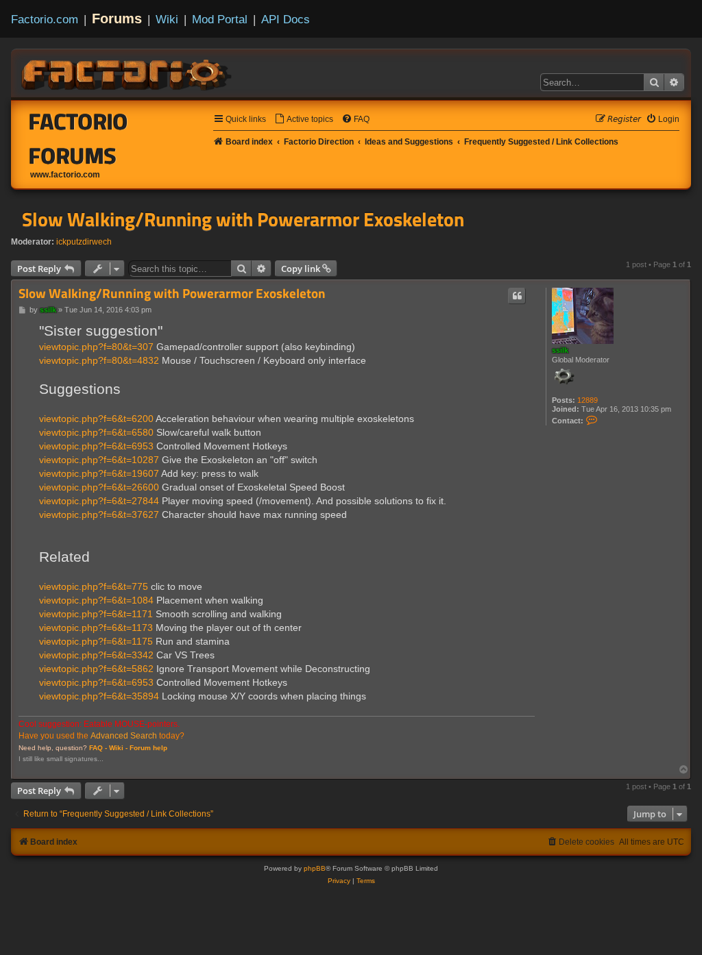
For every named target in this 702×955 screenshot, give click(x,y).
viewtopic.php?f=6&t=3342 (96, 654)
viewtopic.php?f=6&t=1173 (96, 627)
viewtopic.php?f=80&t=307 (96, 346)
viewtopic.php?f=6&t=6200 (96, 418)
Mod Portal (219, 19)
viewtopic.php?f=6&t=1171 (96, 613)
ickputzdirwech (84, 242)
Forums (117, 18)
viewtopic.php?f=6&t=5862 (96, 668)
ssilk (560, 350)
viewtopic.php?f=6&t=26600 (99, 487)
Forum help (148, 748)
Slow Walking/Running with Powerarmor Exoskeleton (243, 219)
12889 (587, 400)
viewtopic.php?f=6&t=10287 (99, 459)
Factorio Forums (78, 138)
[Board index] (127, 72)
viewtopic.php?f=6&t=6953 (96, 446)
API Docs (285, 19)
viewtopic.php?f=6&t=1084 (96, 600)
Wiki (167, 19)
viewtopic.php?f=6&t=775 (93, 586)
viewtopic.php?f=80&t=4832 (99, 360)
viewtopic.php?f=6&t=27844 (99, 500)
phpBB (315, 868)
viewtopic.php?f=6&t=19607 (99, 473)
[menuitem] (303, 119)
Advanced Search (123, 736)
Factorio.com (44, 19)
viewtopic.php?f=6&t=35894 (99, 696)
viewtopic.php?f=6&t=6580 (96, 432)
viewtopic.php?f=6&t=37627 (99, 514)
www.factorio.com (65, 174)
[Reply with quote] (517, 296)
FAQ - (98, 748)
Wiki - (118, 748)
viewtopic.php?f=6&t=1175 (96, 641)
